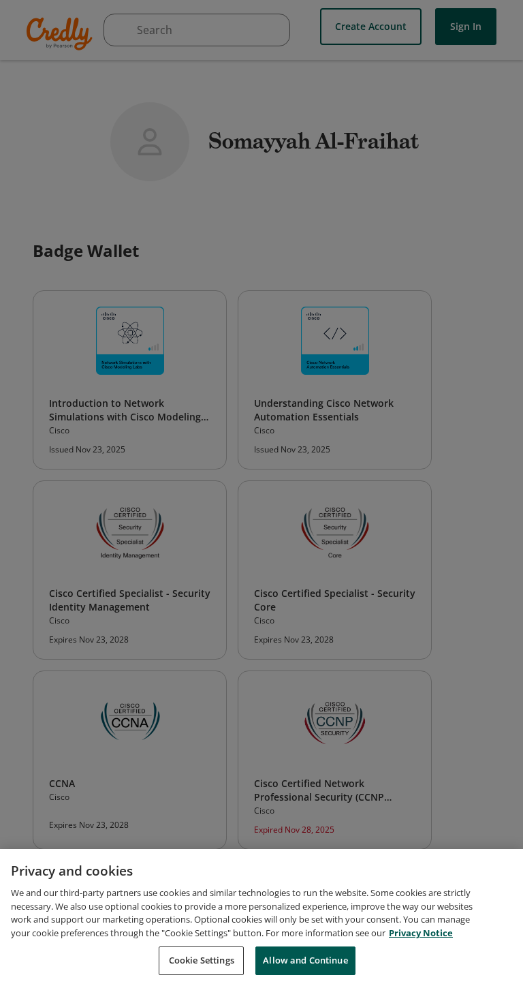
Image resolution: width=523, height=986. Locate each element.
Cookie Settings (201, 960)
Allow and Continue (305, 960)
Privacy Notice (421, 933)
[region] (261, 917)
